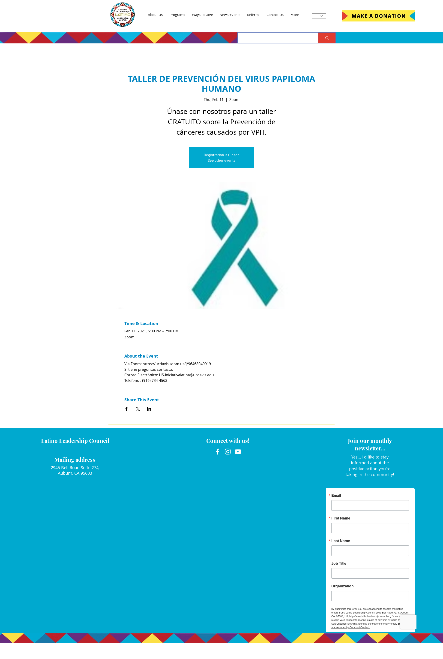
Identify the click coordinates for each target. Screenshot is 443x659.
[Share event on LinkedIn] (149, 409)
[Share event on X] (138, 409)
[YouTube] (238, 452)
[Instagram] (228, 452)
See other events (222, 160)
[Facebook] (218, 452)
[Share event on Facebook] (126, 409)
